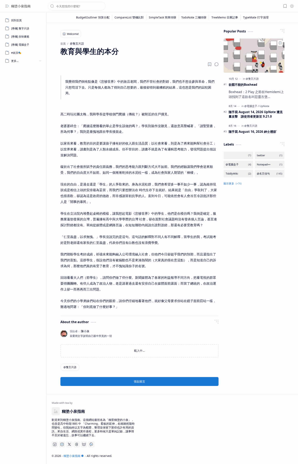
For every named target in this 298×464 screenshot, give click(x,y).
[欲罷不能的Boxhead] (254, 56)
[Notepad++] (269, 164)
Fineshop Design (281, 456)
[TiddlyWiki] (238, 173)
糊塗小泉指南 (21, 6)
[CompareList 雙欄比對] (129, 17)
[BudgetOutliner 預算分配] (93, 17)
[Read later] (210, 64)
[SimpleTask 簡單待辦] (162, 17)
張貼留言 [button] (139, 381)
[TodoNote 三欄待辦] (194, 17)
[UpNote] (264, 106)
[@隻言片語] (69, 367)
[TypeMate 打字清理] (256, 17)
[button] (7, 6)
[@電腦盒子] (251, 106)
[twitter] (269, 155)
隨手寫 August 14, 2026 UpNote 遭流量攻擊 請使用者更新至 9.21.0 (256, 114)
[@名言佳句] (269, 173)
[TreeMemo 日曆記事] (225, 17)
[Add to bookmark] (280, 43)
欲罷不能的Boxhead (243, 85)
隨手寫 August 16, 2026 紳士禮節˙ (253, 132)
